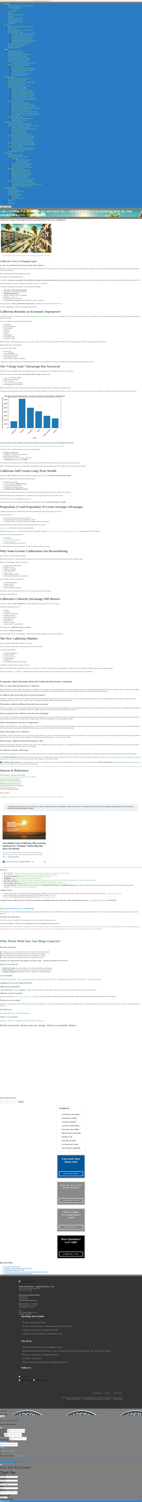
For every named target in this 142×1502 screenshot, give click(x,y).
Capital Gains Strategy (18, 71)
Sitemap (107, 1393)
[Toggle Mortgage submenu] (10, 153)
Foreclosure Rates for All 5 (26, 876)
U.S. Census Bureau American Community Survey (15, 777)
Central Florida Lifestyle (114, 893)
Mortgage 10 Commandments (21, 175)
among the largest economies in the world (43, 316)
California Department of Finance (10, 778)
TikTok (39, 1020)
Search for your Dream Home (17, 80)
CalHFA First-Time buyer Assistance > (19, 135)
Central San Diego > (14, 116)
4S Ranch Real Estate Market (21, 103)
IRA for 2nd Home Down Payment (22, 149)
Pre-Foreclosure (22, 979)
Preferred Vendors (13, 193)
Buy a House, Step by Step (12, 1267)
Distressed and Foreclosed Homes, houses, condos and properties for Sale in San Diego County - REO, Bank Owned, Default (66, 1351)
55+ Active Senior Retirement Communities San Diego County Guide (46, 1326)
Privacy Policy (97, 1393)
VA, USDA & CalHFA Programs (22, 139)
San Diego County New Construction (23, 33)
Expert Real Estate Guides (16, 191)
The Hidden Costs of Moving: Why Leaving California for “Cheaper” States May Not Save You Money (31, 797)
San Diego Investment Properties (22, 39)
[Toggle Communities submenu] (13, 77)
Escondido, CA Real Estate (31, 1358)
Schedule (10, 16)
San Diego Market (13, 194)
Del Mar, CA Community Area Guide (23, 92)
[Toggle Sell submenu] (7, 49)
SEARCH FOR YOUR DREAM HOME (20, 6)
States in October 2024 (43, 876)
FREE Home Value (71, 1200)
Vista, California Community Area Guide (24, 115)
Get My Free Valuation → (8, 1463)
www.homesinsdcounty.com (97, 900)
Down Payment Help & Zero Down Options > (22, 125)
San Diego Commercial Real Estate (22, 35)
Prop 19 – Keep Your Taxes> (17, 61)
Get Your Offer (70, 1173)
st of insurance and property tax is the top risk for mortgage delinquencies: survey (45, 873)
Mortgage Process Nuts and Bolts (22, 174)
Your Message (4, 1440)
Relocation (97, 979)
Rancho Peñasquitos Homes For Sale (23, 104)
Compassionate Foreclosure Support (19, 59)
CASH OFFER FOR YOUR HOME (19, 54)
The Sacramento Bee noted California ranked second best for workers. (41, 882)
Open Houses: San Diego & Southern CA (20, 30)
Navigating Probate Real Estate (21, 73)
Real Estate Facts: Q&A (15, 18)
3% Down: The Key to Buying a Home (24, 182)
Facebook (10, 1020)
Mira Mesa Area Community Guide (22, 118)
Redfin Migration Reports (8, 787)
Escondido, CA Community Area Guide (24, 106)
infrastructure (8, 383)
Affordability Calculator (22, 160)
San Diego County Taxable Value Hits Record (18, 1268)
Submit (2, 1447)
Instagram (18, 1020)
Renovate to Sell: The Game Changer (23, 68)
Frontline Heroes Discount (16, 151)
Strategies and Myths (14, 146)
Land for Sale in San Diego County (22, 37)
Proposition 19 (4, 528)
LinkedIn (26, 1020)
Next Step (3, 1441)
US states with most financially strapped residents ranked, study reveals (35, 875)
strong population (10, 484)
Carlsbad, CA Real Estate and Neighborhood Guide (40, 1330)
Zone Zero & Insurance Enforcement (19, 58)
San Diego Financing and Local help (19, 180)
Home (6, 4)
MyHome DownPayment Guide (21, 134)
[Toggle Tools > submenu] (17, 158)
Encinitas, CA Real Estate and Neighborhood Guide (40, 1355)
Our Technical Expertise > (16, 14)
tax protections (13, 297)
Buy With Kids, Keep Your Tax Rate (23, 148)
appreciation (17, 459)
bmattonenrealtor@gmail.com (28, 1300)
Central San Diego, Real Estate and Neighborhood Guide (42, 1334)
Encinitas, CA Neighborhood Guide (23, 94)
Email (2, 1434)
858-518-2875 (23, 1297)
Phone (2, 1436)
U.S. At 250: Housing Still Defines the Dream (18, 1273)
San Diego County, (28, 342)
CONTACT (11, 203)
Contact (10, 13)
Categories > (11, 200)
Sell (5, 49)
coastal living (8, 572)
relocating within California (12, 539)
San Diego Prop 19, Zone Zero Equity (23, 63)
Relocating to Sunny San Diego (17, 44)
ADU (9, 201)
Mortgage (7, 153)
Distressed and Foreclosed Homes (22, 42)
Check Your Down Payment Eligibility (19, 123)
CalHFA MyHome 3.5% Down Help (23, 137)
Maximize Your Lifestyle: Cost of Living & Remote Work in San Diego (25, 1272)
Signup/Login (12, 11)
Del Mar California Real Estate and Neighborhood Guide (42, 1347)
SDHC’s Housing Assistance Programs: (24, 144)
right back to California (39, 283)
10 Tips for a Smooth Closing (21, 165)
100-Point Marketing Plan (15, 52)
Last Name (3, 1432)
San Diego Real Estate (18, 198)
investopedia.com (31, 887)
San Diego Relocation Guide (16, 84)
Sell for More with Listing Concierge (23, 70)
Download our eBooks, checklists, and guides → (15, 1013)
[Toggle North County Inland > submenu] (22, 101)
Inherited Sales (11, 979)
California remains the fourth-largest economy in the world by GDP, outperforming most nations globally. (32, 446)
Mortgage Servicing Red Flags (21, 172)
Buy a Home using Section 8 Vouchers (23, 129)
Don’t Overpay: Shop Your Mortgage (23, 179)
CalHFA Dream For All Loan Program (23, 141)
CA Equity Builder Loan (19, 130)
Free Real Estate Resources (16, 21)
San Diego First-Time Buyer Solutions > (20, 142)
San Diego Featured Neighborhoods (19, 85)
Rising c (17, 873)
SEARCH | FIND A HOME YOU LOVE (21, 26)
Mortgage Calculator (21, 161)
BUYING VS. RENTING (20, 177)
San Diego (15, 196)
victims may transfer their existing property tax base (63, 531)
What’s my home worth (15, 19)
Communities (8, 77)
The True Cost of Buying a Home (22, 163)
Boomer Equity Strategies (19, 75)
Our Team (15, 9)
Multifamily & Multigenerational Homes (24, 40)
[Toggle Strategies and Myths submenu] (21, 146)
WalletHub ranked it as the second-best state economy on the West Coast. (45, 883)
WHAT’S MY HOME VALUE (17, 56)
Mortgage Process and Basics (17, 156)
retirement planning (10, 541)
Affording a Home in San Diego (21, 186)
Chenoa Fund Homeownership (21, 127)
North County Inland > (15, 101)
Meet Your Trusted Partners (16, 45)
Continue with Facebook (7, 1451)
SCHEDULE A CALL (71, 1254)
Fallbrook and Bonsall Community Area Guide (26, 108)
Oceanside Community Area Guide (22, 96)
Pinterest (33, 1020)
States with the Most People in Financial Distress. (27, 878)
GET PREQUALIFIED (15, 155)
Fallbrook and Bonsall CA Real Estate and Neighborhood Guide (44, 1362)
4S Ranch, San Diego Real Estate (34, 1322)
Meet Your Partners (13, 7)
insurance (7, 377)
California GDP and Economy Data (11, 782)
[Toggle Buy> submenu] (8, 25)
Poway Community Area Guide (21, 110)
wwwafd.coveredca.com (17, 887)
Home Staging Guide (18, 66)
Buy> (5, 25)
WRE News (53, 895)
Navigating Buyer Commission (21, 170)
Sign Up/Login (12, 28)
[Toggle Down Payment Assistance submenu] (21, 122)
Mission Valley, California (19, 120)
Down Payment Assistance (12, 122)
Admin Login (117, 1393)
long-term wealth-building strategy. (19, 499)
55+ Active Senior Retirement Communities (21, 82)
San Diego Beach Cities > (16, 87)
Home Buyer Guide (14, 47)
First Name (3, 1430)
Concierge (15, 990)
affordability (27, 591)
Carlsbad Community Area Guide (22, 90)
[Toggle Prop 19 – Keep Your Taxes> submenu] (26, 61)
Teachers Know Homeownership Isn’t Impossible (27, 184)
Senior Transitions (43, 979)
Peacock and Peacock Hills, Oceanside (23, 97)
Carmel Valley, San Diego (19, 89)
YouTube (3, 1020)
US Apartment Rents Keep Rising (14, 1270)
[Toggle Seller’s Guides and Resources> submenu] (28, 65)
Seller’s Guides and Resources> (17, 65)
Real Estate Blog (13, 189)
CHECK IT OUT (71, 1227)
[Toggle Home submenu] (8, 4)
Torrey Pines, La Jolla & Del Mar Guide (24, 99)
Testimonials (11, 23)
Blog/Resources (9, 187)
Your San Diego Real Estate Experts (19, 78)
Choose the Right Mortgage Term (22, 167)
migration (10, 371)
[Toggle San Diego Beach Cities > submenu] (24, 87)
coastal (6, 353)
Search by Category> (14, 32)
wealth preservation (10, 656)
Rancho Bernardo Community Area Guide (24, 111)
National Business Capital (47, 897)
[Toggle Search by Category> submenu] (21, 32)
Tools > (14, 158)
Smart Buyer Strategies (15, 168)
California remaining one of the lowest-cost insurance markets (77, 391)
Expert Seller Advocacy (15, 51)
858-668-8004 (23, 1298)
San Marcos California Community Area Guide (26, 113)
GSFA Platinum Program (19, 132)
